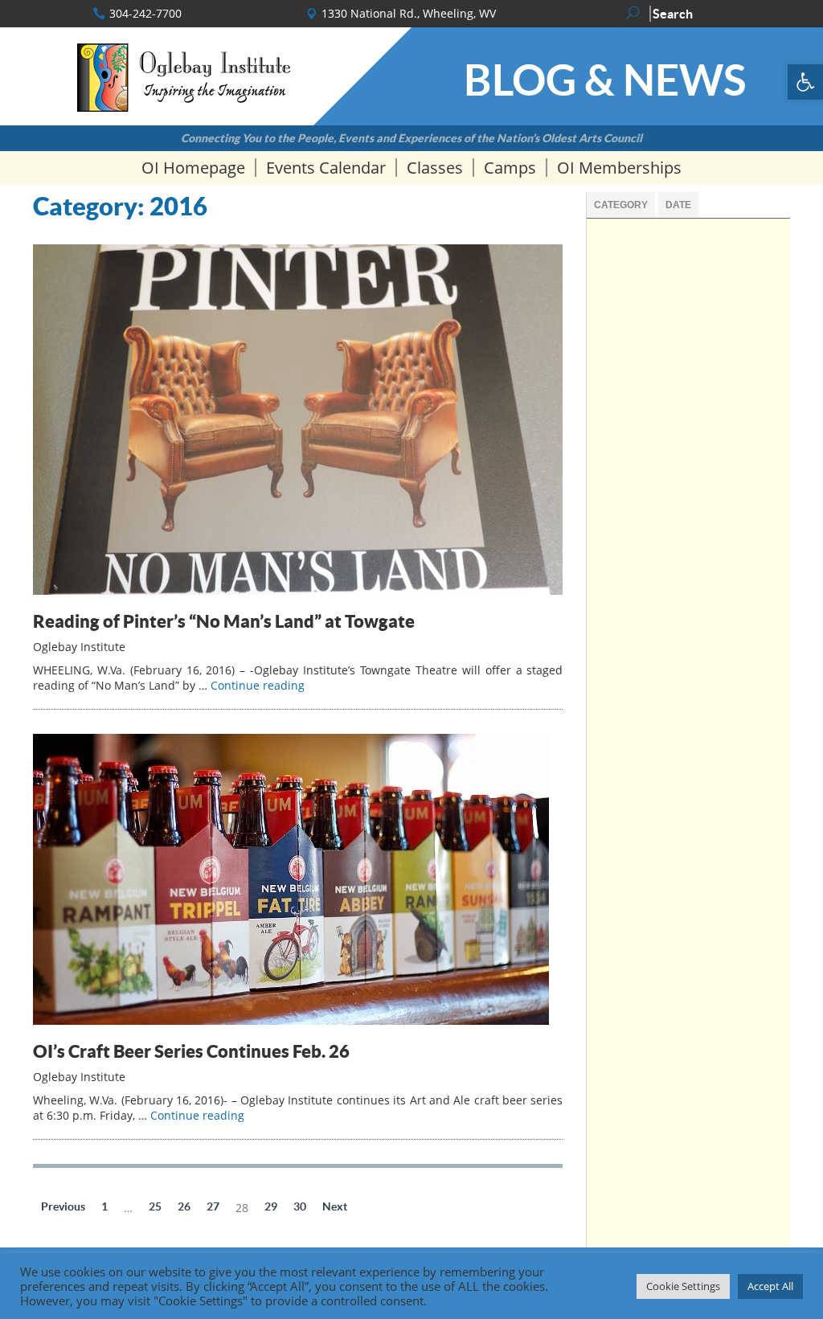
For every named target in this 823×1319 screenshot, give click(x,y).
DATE (678, 205)
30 (299, 1206)
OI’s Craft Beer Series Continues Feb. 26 (191, 1051)
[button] (805, 82)
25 (155, 1206)
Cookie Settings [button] (683, 1286)
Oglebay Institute (79, 646)
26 (184, 1206)
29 (270, 1206)
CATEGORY (621, 205)
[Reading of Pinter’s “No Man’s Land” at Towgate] (298, 590)
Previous (63, 1206)
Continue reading (258, 685)
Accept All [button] (770, 1286)
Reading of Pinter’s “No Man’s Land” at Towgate (224, 621)
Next (334, 1206)
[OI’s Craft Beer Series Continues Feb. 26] (291, 1020)
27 (213, 1206)
